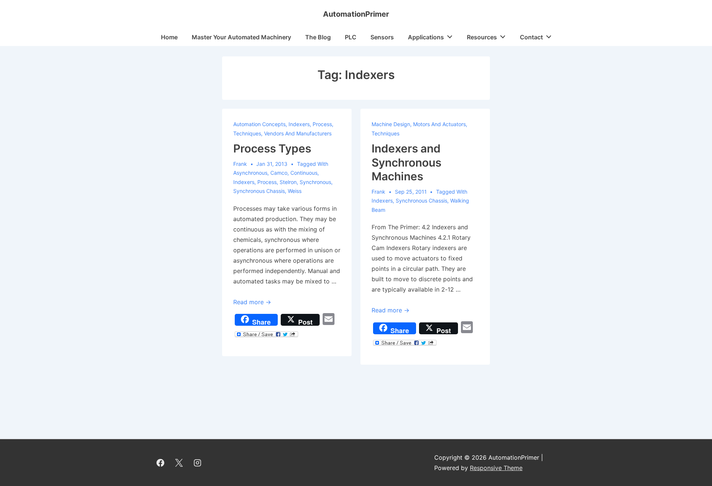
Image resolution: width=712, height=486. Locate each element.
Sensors (382, 37)
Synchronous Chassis (259, 191)
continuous (303, 173)
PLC (350, 37)
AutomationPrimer (356, 14)
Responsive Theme (496, 468)
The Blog (318, 37)
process (267, 182)
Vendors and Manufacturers (298, 133)
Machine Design (391, 124)
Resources (482, 37)
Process (322, 124)
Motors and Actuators (439, 124)
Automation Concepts (259, 124)
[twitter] (179, 462)
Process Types (272, 148)
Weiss (294, 191)
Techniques (247, 133)
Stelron (288, 182)
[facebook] (161, 462)
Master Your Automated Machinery (241, 37)
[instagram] (198, 462)
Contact (531, 37)
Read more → (252, 302)
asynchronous (250, 173)
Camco (278, 173)
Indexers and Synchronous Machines (406, 162)
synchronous (315, 182)
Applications (426, 37)
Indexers (299, 124)
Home (169, 37)
